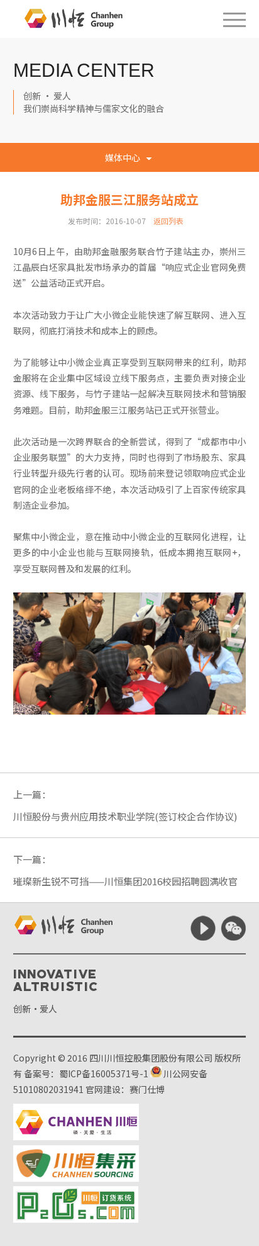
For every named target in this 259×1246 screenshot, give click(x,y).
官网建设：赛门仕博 (125, 1089)
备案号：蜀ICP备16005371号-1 (86, 1073)
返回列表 (168, 220)
